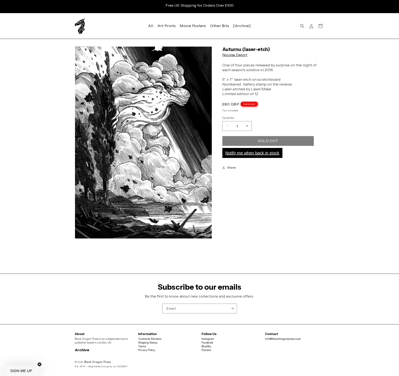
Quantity (228, 117)
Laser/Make (261, 89)
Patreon (206, 350)
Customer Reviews (149, 338)
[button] (302, 26)
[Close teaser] (39, 364)
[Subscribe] (232, 308)
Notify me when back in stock (252, 152)
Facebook (207, 342)
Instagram (208, 338)
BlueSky (206, 346)
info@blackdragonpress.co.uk (283, 338)
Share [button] (231, 167)
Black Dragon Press (97, 362)
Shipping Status (147, 342)
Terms (142, 346)
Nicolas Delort (234, 55)
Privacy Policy (146, 350)
